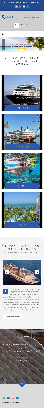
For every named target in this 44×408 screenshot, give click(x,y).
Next (37, 272)
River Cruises (22, 134)
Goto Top (22, 384)
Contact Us (22, 49)
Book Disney (22, 173)
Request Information (13, 317)
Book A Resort (22, 212)
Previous (7, 272)
